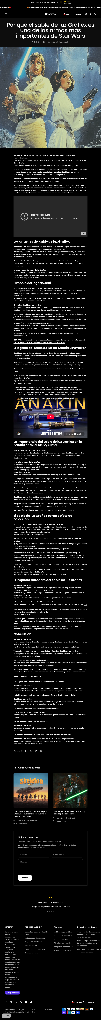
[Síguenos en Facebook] (6, 1002)
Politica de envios (61, 939)
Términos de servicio (62, 943)
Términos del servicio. (37, 847)
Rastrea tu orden (31, 953)
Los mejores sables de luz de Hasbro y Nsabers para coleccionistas (69, 812)
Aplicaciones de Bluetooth (35, 938)
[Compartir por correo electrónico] (41, 751)
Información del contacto (35, 949)
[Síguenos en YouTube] (26, 1002)
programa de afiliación (63, 947)
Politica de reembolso (63, 935)
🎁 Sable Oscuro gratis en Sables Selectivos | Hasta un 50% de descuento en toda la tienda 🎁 (50, 7)
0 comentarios (64, 42)
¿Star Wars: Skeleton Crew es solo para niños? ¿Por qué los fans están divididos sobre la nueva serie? (31, 814)
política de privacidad (63, 932)
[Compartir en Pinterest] (36, 751)
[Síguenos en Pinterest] (21, 1002)
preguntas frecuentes (33, 942)
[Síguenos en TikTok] (31, 1002)
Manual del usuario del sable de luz (36, 933)
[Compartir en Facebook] (26, 751)
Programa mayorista (62, 950)
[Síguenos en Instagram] (16, 1002)
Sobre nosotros (31, 945)
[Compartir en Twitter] (31, 751)
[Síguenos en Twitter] (11, 1002)
